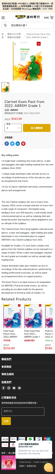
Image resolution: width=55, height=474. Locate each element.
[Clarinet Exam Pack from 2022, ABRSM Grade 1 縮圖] (5, 87)
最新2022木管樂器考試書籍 (14, 36)
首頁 (2, 36)
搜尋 (3, 453)
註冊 (6, 421)
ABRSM (14, 110)
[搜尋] (5, 25)
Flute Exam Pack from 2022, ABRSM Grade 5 (32, 333)
